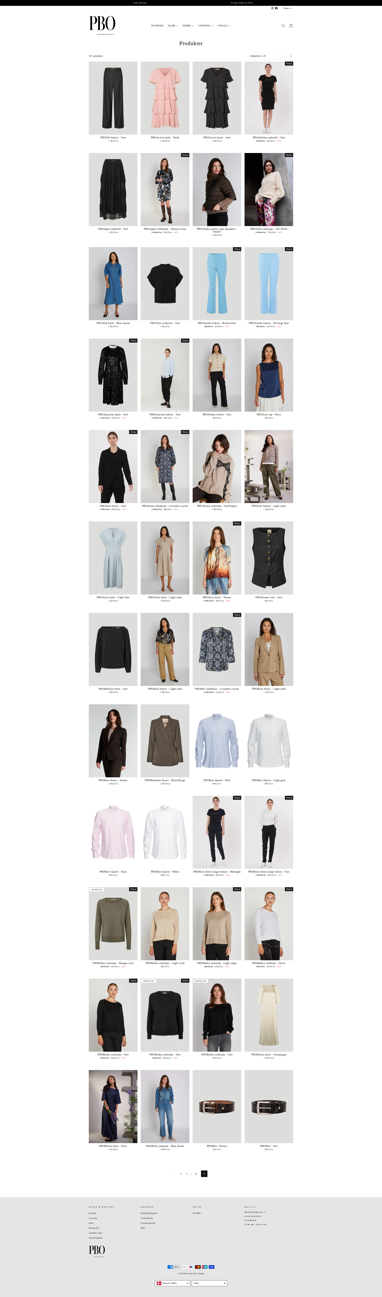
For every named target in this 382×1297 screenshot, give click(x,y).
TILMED (161, 675)
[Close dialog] (247, 616)
